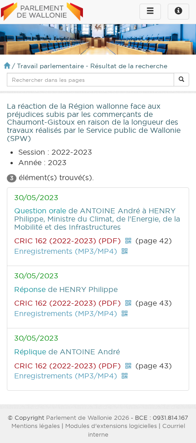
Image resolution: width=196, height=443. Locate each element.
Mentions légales (35, 425)
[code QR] (128, 240)
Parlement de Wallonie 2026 (87, 417)
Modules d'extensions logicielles (111, 425)
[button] (181, 79)
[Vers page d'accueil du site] (42, 12)
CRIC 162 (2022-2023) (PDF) (67, 240)
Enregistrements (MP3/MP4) (65, 251)
